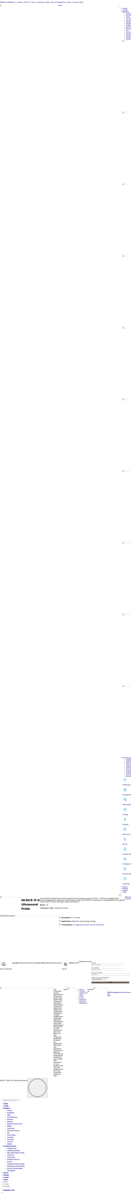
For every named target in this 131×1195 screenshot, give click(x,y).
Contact (19, 2)
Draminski (10, 1113)
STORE (125, 10)
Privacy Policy (78, 2)
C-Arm (32, 2)
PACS (26, 2)
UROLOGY (10, 1155)
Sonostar (10, 1139)
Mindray (10, 1122)
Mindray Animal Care (14, 1124)
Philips (128, 25)
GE (47, 905)
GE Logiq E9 (77, 925)
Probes (125, 890)
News (69, 2)
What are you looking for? (100, 977)
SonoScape (11, 1135)
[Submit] (4, 1102)
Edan (128, 17)
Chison (128, 13)
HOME (124, 8)
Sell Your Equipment (58, 2)
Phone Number (96, 972)
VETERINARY (11, 1171)
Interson (10, 1119)
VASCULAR (11, 1157)
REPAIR (125, 888)
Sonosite (10, 1137)
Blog (47, 2)
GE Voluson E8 (98, 925)
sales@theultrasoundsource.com (24, 963)
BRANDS (125, 12)
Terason (10, 1142)
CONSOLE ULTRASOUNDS (15, 1164)
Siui (127, 30)
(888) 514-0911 (5, 2)
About (12, 2)
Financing (40, 2)
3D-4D (128, 769)
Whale (128, 39)
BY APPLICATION (10, 1146)
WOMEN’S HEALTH (13, 1160)
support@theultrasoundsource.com (49, 963)
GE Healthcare (12, 1117)
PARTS (124, 887)
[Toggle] (10, 1108)
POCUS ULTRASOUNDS (15, 1168)
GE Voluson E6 (87, 925)
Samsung (10, 1128)
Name (93, 963)
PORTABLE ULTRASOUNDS (16, 1166)
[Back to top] (37, 1088)
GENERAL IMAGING (13, 1151)
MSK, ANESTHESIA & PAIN (15, 1153)
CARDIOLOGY (11, 1148)
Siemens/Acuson (13, 1131)
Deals (124, 892)
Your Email (95, 968)
